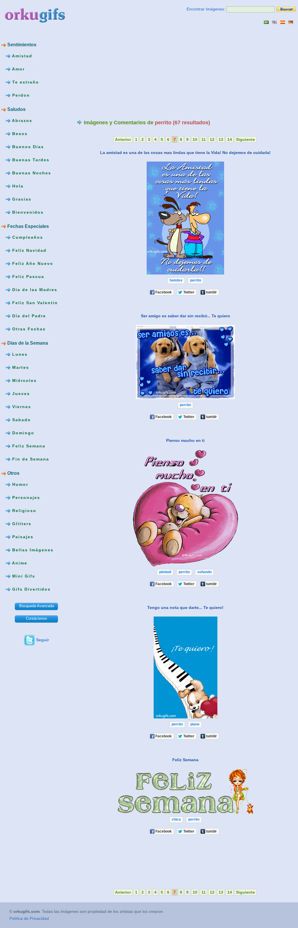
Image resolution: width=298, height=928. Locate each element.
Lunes (19, 354)
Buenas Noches (30, 172)
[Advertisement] (126, 71)
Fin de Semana (29, 459)
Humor (19, 484)
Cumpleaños (26, 237)
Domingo (22, 433)
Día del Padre (28, 316)
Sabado (20, 419)
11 (203, 139)
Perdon (20, 95)
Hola (17, 185)
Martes (19, 367)
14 (229, 139)
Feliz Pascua (27, 276)
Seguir (42, 639)
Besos (19, 133)
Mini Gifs (22, 576)
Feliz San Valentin (34, 302)
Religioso (23, 510)
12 (212, 139)
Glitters (20, 523)
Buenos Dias (27, 146)
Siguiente (245, 139)
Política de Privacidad (29, 918)
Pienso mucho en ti (185, 440)
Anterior (123, 139)
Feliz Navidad (28, 250)
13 (221, 139)
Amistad (21, 56)
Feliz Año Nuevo (31, 263)
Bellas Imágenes (32, 550)
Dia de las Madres (33, 289)
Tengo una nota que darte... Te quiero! (185, 607)
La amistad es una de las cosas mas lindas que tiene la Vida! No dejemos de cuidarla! (185, 152)
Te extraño (24, 82)
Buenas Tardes (29, 159)
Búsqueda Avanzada (36, 606)
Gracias (20, 198)
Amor (17, 69)
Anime (18, 563)
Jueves (20, 393)
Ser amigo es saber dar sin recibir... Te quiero (185, 316)
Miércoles (23, 380)
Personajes (25, 497)
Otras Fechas (28, 329)
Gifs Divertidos (30, 589)
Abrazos (21, 120)
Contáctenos (36, 618)
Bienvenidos (27, 212)
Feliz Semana (27, 446)
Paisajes (21, 536)
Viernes (20, 406)
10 (195, 139)
